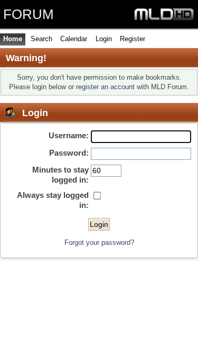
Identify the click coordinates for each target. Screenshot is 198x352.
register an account (105, 87)
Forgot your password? (99, 242)
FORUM (28, 14)
